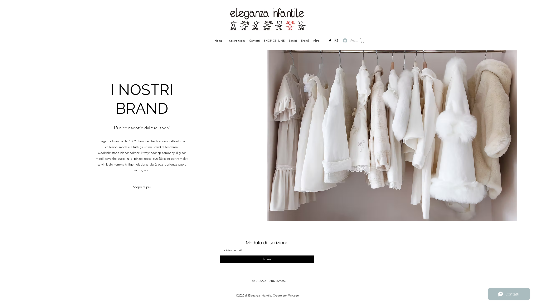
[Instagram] (336, 41)
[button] (362, 40)
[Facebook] (330, 41)
